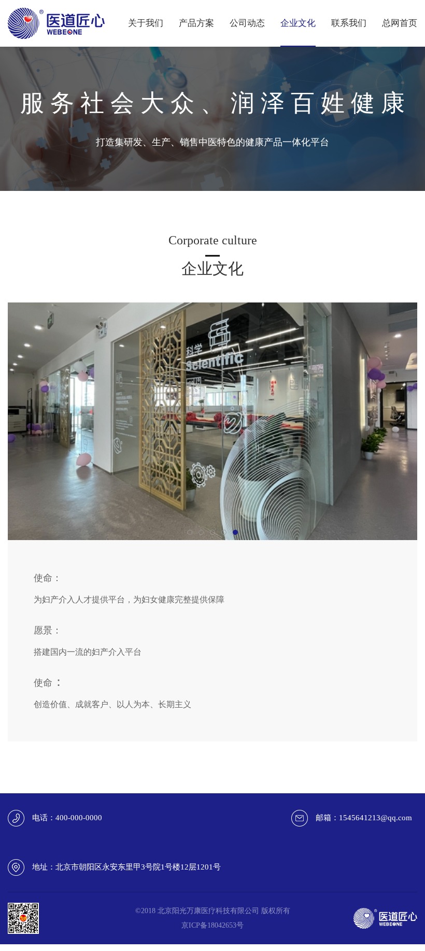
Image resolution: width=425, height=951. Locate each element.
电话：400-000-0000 (67, 818)
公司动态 (247, 23)
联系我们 (348, 23)
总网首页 (399, 23)
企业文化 (298, 23)
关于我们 (145, 23)
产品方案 (196, 23)
